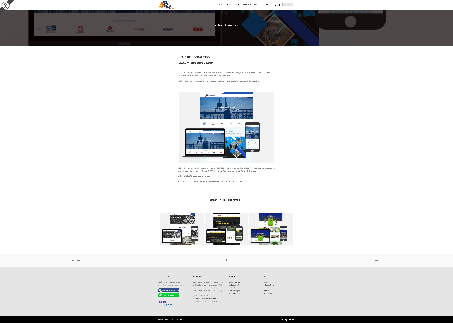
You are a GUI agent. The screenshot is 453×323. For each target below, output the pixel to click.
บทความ (266, 290)
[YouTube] (293, 319)
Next (377, 260)
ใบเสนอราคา (288, 5)
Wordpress (233, 293)
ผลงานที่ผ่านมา (269, 288)
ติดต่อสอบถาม (269, 293)
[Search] (275, 5)
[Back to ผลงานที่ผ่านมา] (226, 260)
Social (231, 288)
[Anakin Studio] (167, 5)
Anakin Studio (163, 319)
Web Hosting (233, 290)
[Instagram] (286, 319)
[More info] (279, 5)
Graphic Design (234, 282)
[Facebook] (282, 319)
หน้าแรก (266, 282)
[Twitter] (289, 319)
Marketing (232, 285)
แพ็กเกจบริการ (269, 285)
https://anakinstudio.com (206, 298)
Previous (76, 260)
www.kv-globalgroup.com (196, 62)
